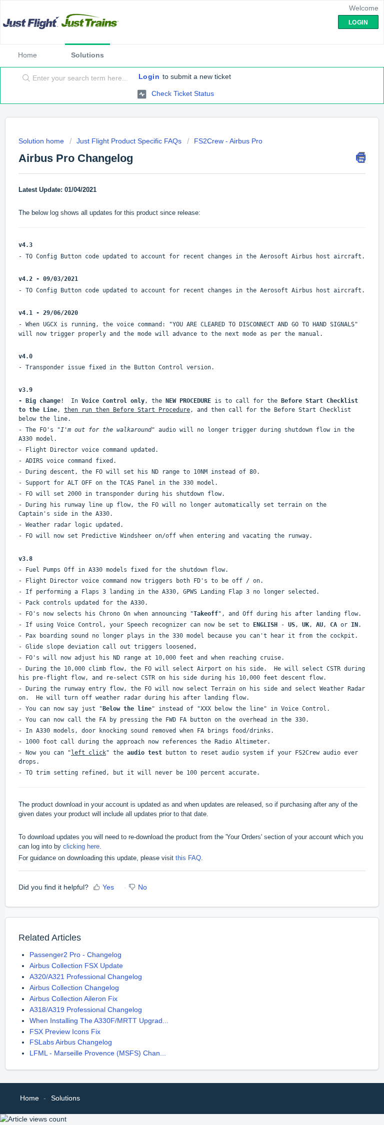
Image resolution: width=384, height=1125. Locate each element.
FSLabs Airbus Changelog (71, 1042)
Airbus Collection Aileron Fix (74, 999)
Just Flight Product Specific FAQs (129, 141)
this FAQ (188, 858)
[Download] (174, 568)
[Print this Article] (361, 157)
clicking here (81, 846)
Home (27, 55)
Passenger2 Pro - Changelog (76, 955)
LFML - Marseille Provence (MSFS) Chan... (98, 1053)
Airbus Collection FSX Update (76, 966)
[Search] (24, 78)
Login (149, 76)
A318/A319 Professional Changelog (86, 1010)
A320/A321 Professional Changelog (86, 977)
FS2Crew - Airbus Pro (228, 141)
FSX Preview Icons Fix (65, 1032)
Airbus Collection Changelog (74, 988)
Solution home (42, 141)
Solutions (87, 55)
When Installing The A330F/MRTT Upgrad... (99, 1021)
